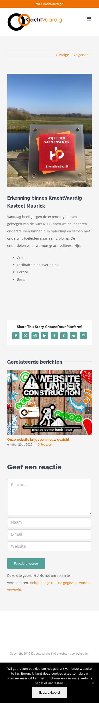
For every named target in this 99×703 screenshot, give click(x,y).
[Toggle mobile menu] (89, 18)
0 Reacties (45, 444)
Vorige (64, 55)
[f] (93, 682)
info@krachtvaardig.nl (49, 4)
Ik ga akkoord (49, 692)
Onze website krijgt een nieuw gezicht (38, 439)
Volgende (81, 55)
